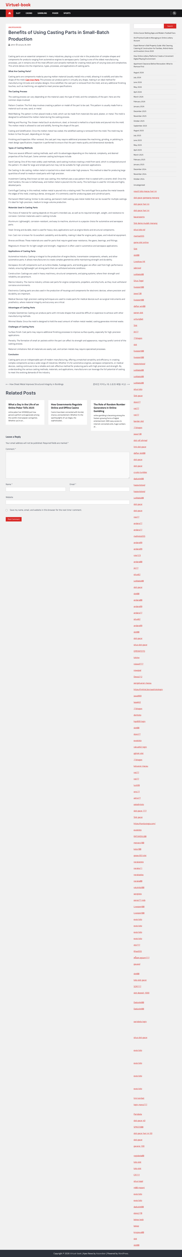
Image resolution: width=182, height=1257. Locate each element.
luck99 (137, 785)
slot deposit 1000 (141, 992)
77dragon (138, 338)
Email (73, 484)
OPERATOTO (139, 651)
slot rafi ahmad (140, 440)
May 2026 (138, 87)
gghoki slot (138, 753)
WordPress (123, 1253)
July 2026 (137, 77)
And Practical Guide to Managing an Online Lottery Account (153, 39)
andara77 (138, 523)
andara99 (138, 542)
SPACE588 (138, 1126)
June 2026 (138, 82)
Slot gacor (138, 395)
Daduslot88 (139, 1002)
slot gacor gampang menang (146, 197)
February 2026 (139, 101)
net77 (136, 408)
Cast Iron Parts (32, 79)
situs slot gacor (140, 644)
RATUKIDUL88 (140, 836)
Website (9, 497)
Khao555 (138, 951)
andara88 (138, 561)
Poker (55, 13)
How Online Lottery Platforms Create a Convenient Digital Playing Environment (153, 57)
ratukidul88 (139, 887)
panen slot (138, 312)
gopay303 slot (140, 855)
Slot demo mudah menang (145, 223)
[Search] (174, 13)
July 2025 (137, 135)
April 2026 (138, 91)
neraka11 (138, 868)
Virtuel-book (18, 4)
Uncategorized (14, 27)
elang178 (138, 1213)
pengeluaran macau (142, 683)
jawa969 (137, 695)
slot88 (136, 255)
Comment (11, 449)
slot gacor (138, 459)
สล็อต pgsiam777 (141, 957)
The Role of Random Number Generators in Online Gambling (109, 408)
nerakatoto (139, 861)
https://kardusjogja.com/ (145, 823)
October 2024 (139, 178)
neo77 (136, 517)
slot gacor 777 (140, 810)
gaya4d (137, 964)
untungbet (138, 319)
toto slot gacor (140, 980)
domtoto (137, 715)
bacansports (139, 216)
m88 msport (139, 1187)
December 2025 (140, 111)
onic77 (137, 791)
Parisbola (138, 1114)
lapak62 (137, 702)
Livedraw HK (139, 261)
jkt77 (136, 331)
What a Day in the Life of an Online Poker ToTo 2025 (23, 406)
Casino (29, 13)
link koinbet (139, 1098)
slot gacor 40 (139, 1120)
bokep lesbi (139, 1219)
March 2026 (138, 96)
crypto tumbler (140, 472)
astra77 (137, 798)
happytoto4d (139, 363)
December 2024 (140, 169)
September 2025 (140, 125)
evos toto (138, 919)
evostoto (137, 740)
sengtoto (138, 893)
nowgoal (137, 670)
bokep (136, 1225)
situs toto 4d (139, 229)
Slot (18, 13)
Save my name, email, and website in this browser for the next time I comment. (46, 509)
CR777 (137, 1174)
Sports (67, 13)
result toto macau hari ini (145, 191)
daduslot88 (139, 478)
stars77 (137, 402)
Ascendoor (101, 1253)
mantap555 (139, 236)
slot (135, 344)
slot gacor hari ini (141, 204)
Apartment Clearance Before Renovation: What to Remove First (153, 65)
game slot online (141, 242)
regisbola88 (139, 1155)
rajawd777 (138, 663)
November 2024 (140, 174)
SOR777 (137, 986)
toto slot (137, 1162)
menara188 (139, 842)
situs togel (138, 1181)
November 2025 (140, 116)
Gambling (42, 13)
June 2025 (138, 140)
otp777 (137, 944)
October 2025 (139, 120)
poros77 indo (139, 900)
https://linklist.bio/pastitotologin (148, 689)
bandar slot (139, 421)
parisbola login (140, 1021)
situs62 (137, 574)
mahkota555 (139, 536)
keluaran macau (141, 766)
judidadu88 (139, 274)
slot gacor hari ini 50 (143, 1133)
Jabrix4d (137, 267)
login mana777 (140, 1104)
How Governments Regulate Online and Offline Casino (66, 406)
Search (170, 26)
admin (13, 45)
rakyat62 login (140, 746)
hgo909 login (139, 721)
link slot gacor (140, 446)
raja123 (137, 555)
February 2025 (139, 159)
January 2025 (139, 164)
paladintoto (139, 804)
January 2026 (139, 106)
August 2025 (139, 130)
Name (9, 484)
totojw (136, 657)
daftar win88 (139, 306)
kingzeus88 (139, 1232)
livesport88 (139, 287)
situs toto (138, 389)
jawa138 (137, 293)
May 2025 (138, 145)
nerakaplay (139, 874)
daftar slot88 (139, 453)
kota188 (137, 849)
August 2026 (139, 72)
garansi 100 (139, 1146)
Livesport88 (139, 906)
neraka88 (138, 881)
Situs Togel (138, 280)
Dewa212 (138, 676)
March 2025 (138, 154)
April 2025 (138, 149)
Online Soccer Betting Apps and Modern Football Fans (154, 33)
